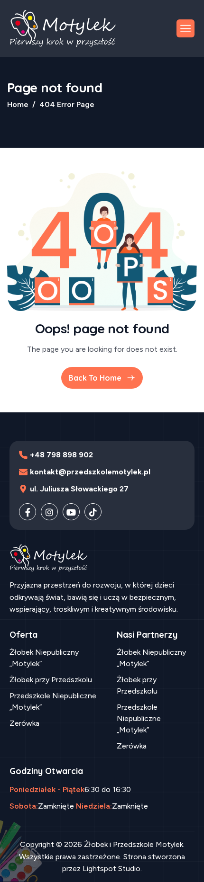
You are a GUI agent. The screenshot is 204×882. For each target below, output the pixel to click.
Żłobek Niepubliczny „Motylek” (44, 658)
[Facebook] (27, 511)
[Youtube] (71, 511)
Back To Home (94, 378)
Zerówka (24, 723)
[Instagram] (49, 511)
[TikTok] (93, 511)
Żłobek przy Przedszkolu (50, 679)
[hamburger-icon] (185, 28)
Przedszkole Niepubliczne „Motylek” (52, 701)
